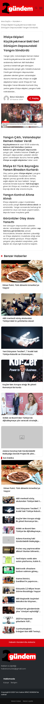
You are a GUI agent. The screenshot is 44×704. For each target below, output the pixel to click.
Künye (6, 682)
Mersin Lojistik (28, 701)
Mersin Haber (16, 701)
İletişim (14, 682)
